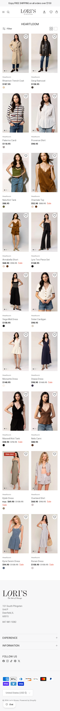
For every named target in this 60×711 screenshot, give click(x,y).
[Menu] (3, 12)
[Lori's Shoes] (28, 12)
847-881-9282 (9, 622)
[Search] (10, 12)
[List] (56, 29)
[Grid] (51, 29)
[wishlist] (49, 12)
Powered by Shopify (28, 700)
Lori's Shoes (14, 700)
